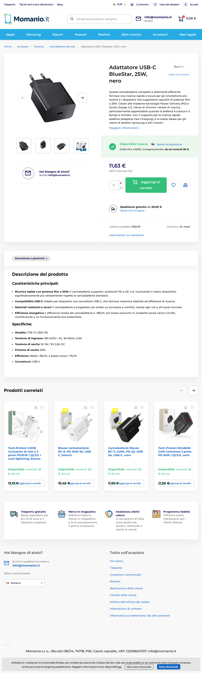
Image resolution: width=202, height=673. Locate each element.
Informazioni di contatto (126, 608)
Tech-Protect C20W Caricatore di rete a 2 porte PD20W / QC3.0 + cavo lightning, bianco (24, 453)
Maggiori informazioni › (124, 127)
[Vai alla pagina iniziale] (26, 18)
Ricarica (39, 46)
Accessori (23, 46)
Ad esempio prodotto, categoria (96, 19)
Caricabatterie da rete (62, 46)
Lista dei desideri (169, 4)
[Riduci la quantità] (121, 187)
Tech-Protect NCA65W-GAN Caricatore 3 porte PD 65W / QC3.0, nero (175, 451)
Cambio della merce (123, 595)
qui (119, 666)
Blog (60, 4)
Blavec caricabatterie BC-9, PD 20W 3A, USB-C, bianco (75, 451)
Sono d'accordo (168, 666)
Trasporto (9, 4)
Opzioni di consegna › (133, 210)
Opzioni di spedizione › (170, 144)
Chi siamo (116, 561)
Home (7, 46)
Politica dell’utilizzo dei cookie (130, 601)
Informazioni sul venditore (126, 235)
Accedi (194, 4)
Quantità (114, 185)
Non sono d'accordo (139, 666)
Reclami (115, 581)
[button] (82, 98)
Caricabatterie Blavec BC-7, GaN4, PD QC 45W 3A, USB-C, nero (125, 451)
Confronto (142, 4)
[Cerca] (71, 19)
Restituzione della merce (126, 588)
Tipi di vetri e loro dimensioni (36, 4)
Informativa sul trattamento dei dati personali (140, 615)
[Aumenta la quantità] (121, 183)
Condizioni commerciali (125, 574)
